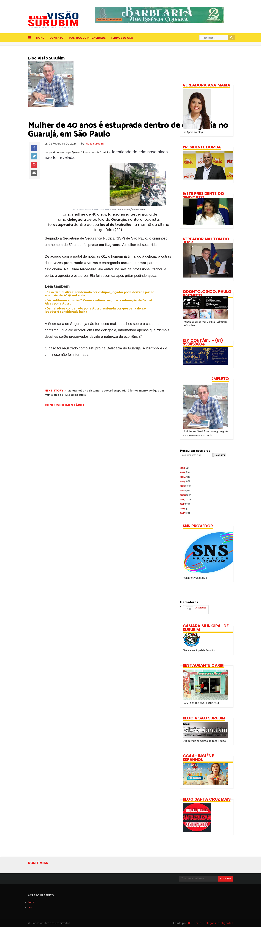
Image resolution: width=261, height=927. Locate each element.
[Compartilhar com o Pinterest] (34, 165)
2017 (185, 508)
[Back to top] (252, 918)
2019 (185, 499)
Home (40, 38)
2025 (185, 472)
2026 (184, 468)
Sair (30, 907)
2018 (185, 504)
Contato (57, 38)
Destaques (196, 608)
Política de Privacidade (87, 38)
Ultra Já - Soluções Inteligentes (212, 923)
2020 (185, 495)
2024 (185, 477)
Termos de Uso (122, 38)
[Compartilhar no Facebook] (34, 148)
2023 (185, 481)
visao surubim (95, 143)
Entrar (31, 902)
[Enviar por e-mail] (34, 173)
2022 (185, 486)
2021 (185, 490)
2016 (185, 513)
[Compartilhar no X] (34, 156)
